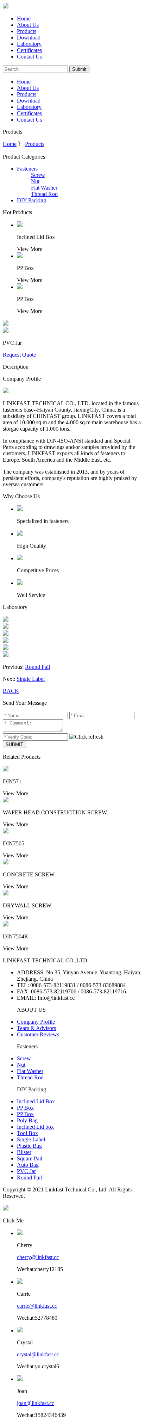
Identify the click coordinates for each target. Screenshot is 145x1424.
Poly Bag (27, 1120)
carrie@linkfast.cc (37, 1306)
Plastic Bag (29, 1146)
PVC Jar (26, 1171)
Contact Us (29, 57)
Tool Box (27, 1133)
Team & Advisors (36, 1028)
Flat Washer (44, 188)
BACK (11, 691)
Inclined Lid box (35, 1127)
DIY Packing (31, 200)
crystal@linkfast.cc (38, 1354)
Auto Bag (28, 1165)
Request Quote (19, 355)
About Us (28, 25)
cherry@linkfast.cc (38, 1257)
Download (28, 38)
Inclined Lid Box (36, 1101)
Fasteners (27, 169)
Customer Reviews (38, 1034)
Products (26, 31)
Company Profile (36, 1022)
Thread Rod (44, 194)
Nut (35, 181)
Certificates (29, 50)
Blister (24, 1152)
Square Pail (29, 1158)
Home (24, 18)
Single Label (31, 679)
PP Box (25, 1108)
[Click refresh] (86, 737)
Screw (38, 175)
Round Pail (37, 667)
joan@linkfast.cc (35, 1403)
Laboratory (29, 44)
